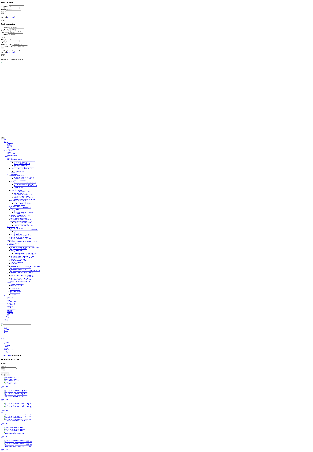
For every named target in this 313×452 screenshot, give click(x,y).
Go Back (4, 365)
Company (6, 142)
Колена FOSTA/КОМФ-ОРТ (22, 191)
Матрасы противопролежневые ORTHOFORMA (24, 241)
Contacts (6, 320)
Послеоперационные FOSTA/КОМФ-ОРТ (25, 186)
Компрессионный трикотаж (15, 159)
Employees (10, 143)
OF (8, 315)
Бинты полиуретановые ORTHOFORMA (21, 275)
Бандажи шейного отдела (21, 202)
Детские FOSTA (18, 187)
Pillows (9, 265)
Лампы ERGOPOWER (16, 250)
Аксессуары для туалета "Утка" (22, 222)
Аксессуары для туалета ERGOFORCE (24, 225)
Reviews (9, 145)
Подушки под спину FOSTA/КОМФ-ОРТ (22, 272)
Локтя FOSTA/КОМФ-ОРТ (21, 196)
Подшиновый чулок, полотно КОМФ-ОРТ (22, 276)
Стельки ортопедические (17, 284)
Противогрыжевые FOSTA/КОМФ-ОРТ (25, 183)
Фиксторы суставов (19, 205)
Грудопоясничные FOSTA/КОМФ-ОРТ (25, 177)
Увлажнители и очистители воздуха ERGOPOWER (24, 247)
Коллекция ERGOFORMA (21, 162)
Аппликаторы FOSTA (16, 228)
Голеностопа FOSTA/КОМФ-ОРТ (23, 194)
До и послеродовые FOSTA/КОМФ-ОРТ (25, 184)
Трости (16, 211)
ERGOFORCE (11, 303)
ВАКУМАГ (10, 313)
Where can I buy (8, 316)
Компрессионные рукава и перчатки (24, 167)
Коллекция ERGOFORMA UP (22, 164)
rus (1, 338)
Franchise (9, 146)
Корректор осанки (19, 189)
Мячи (15, 231)
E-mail (2, 8)
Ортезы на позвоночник (17, 175)
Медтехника (13, 263)
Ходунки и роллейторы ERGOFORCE (21, 215)
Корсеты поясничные (20, 180)
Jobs (8, 147)
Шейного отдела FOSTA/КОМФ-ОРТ (24, 178)
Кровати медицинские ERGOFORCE (20, 208)
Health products (11, 244)
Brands (6, 296)
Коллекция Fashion (19, 169)
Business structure (9, 150)
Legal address (4, 32)
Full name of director (6, 44)
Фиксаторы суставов (16, 190)
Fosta (8, 300)
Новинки (9, 158)
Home (5, 341)
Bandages (9, 274)
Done (7, 373)
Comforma (10, 306)
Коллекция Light (15, 293)
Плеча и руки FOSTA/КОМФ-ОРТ (23, 197)
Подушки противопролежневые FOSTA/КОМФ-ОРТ (25, 271)
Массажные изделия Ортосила (22, 235)
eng (3, 338)
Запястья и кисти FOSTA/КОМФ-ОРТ (24, 199)
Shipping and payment (13, 149)
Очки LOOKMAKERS (16, 262)
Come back (4, 139)
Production (10, 152)
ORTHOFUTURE (12, 301)
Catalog (6, 156)
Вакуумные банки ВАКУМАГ (18, 249)
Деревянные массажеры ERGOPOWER (21, 237)
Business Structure (8, 343)
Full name (3, 9)
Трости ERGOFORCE (16, 209)
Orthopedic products (12, 174)
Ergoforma (10, 297)
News (5, 332)
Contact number (5, 6)
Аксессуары (13, 172)
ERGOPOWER (11, 309)
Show (2, 374)
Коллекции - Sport (15, 288)
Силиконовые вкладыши (14, 291)
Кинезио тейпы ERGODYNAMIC (19, 278)
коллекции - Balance (16, 285)
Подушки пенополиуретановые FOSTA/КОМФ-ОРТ (25, 266)
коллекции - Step (15, 290)
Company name (5, 27)
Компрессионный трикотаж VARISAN (21, 168)
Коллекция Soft (14, 294)
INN (2, 36)
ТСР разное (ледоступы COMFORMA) (21, 219)
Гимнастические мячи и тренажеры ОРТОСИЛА (24, 230)
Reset (2, 373)
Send (2, 13)
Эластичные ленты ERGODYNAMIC (20, 281)
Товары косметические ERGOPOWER (21, 257)
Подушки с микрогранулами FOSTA (20, 268)
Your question (4, 11)
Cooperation (7, 317)
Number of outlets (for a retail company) (11, 31)
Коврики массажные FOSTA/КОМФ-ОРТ (22, 238)
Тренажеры (17, 232)
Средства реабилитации (14, 206)
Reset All (8, 374)
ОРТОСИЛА (10, 307)
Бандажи (12, 181)
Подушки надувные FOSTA (18, 269)
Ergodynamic (10, 310)
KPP (2, 37)
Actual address (4, 34)
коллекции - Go (14, 287)
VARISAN (10, 312)
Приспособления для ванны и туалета (21, 221)
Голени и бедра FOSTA (20, 193)
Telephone (3, 39)
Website (3, 43)
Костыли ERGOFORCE (17, 213)
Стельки (9, 355)
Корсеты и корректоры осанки (22, 203)
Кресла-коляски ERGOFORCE (18, 218)
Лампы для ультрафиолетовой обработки (25, 253)
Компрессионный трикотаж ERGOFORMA (22, 161)
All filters (3, 363)
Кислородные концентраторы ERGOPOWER (23, 256)
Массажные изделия (12, 227)
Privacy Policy (11, 17)
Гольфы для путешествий (21, 165)
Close (2, 20)
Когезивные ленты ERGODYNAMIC (20, 279)
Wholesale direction (12, 155)
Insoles (9, 282)
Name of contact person (7, 46)
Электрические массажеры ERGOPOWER (22, 246)
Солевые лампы (18, 252)
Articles (6, 319)
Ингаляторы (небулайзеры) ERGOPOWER (22, 254)
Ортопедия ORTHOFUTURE (18, 200)
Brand (2, 370)
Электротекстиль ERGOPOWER (19, 260)
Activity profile (4, 29)
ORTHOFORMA (11, 304)
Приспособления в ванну (21, 224)
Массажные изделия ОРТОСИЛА (19, 234)
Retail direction (11, 153)
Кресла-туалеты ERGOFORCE (19, 216)
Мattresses (10, 240)
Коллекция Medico (19, 171)
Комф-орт (10, 298)
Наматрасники (14, 243)
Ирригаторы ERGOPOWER (18, 259)
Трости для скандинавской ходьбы (23, 212)
